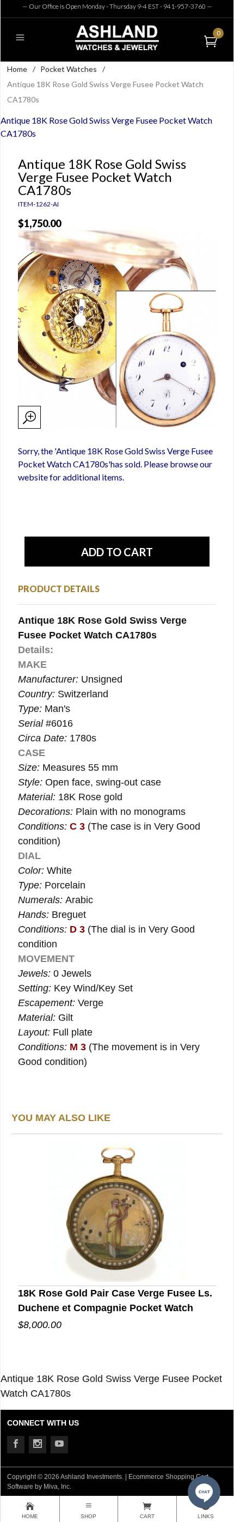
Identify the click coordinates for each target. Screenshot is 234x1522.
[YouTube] (59, 1444)
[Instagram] (37, 1444)
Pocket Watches (68, 69)
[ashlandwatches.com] (117, 37)
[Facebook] (15, 1444)
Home (17, 69)
